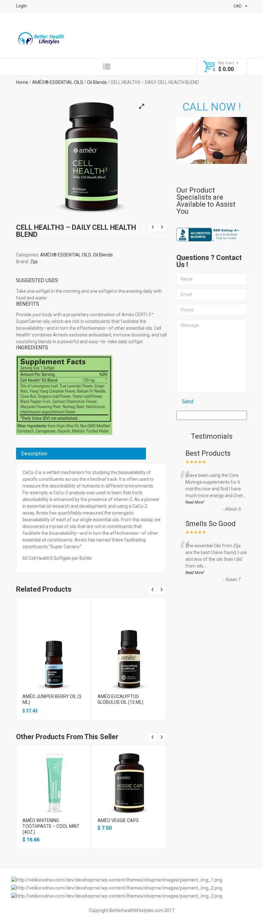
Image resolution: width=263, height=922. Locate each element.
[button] (141, 106)
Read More (194, 502)
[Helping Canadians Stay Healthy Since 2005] (41, 39)
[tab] (81, 454)
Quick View (54, 651)
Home (22, 82)
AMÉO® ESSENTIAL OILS (57, 82)
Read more (129, 662)
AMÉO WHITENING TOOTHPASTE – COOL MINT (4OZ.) (51, 826)
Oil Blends (97, 82)
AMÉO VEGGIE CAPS (118, 820)
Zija (34, 261)
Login (21, 5)
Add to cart (54, 662)
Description (34, 454)
